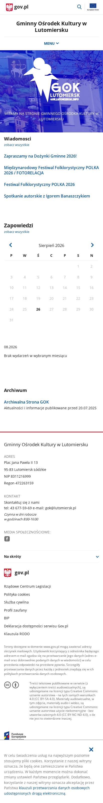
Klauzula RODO (17, 633)
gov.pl (21, 573)
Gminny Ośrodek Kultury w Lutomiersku (51, 26)
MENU (49, 43)
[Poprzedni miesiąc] (10, 244)
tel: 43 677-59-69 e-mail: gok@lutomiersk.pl (40, 508)
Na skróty (12, 556)
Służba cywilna (16, 602)
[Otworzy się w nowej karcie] (7, 539)
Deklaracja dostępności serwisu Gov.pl (36, 626)
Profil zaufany (15, 610)
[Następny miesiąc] (92, 244)
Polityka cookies (17, 594)
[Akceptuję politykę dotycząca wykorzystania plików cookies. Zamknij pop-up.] (91, 749)
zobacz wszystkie (16, 145)
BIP (6, 618)
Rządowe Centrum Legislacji (27, 586)
